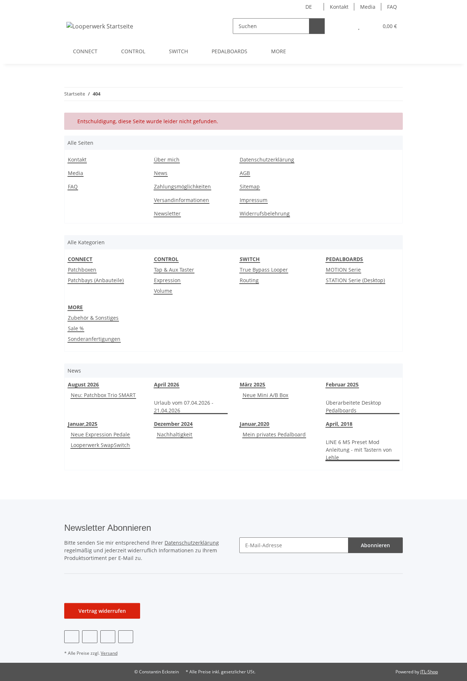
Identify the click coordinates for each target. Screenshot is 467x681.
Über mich (167, 159)
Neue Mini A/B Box (265, 395)
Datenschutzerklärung (267, 159)
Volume (163, 290)
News (160, 173)
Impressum (253, 199)
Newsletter (167, 213)
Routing (249, 280)
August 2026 (83, 384)
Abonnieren (375, 545)
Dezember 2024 (173, 423)
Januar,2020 (254, 423)
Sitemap (250, 186)
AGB (245, 173)
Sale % (76, 328)
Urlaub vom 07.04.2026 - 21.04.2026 (183, 406)
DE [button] (308, 6)
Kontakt (339, 6)
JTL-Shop (429, 672)
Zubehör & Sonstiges (93, 317)
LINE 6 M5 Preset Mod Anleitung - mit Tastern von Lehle (359, 450)
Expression (167, 280)
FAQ (392, 6)
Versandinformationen (181, 199)
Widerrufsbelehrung (265, 213)
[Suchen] (317, 26)
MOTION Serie (343, 269)
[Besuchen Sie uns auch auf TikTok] (125, 636)
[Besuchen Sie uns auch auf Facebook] (71, 636)
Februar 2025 (342, 384)
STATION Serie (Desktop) (355, 280)
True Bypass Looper (264, 269)
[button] (344, 26)
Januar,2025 (82, 423)
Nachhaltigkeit (174, 434)
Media (367, 6)
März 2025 (252, 384)
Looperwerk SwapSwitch (100, 444)
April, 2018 (339, 423)
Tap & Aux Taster (174, 269)
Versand (109, 653)
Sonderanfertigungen (94, 338)
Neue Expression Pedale (100, 434)
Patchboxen (82, 269)
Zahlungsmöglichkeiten (182, 186)
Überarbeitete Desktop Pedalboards (353, 406)
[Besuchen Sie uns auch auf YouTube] (89, 636)
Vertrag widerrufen (102, 610)
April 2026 (166, 384)
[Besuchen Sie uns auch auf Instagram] (107, 636)
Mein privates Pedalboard (274, 434)
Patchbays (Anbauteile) (96, 280)
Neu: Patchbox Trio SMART (103, 395)
